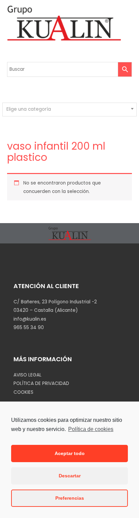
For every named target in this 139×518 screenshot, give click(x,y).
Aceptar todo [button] (70, 453)
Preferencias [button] (69, 498)
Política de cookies (90, 429)
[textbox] (69, 109)
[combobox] (69, 109)
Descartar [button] (70, 475)
